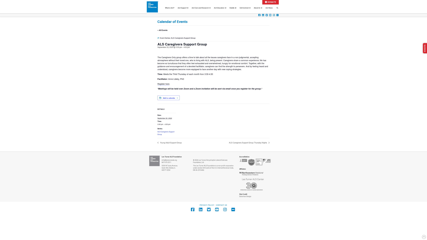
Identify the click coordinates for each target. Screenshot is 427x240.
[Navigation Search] (277, 6)
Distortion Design (245, 196)
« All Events (162, 30)
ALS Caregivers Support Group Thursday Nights (248, 142)
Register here (163, 83)
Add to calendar (169, 98)
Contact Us (221, 205)
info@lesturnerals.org (169, 160)
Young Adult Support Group (171, 142)
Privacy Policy (207, 205)
